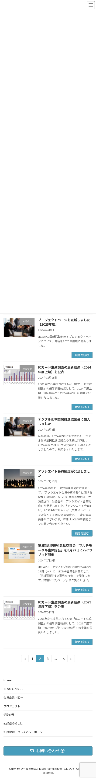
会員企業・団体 (13, 697)
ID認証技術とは (13, 723)
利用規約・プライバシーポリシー (24, 732)
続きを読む (82, 355)
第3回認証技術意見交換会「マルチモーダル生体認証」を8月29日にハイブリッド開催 (65, 550)
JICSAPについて (13, 689)
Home (7, 680)
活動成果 (9, 715)
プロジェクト (11, 706)
